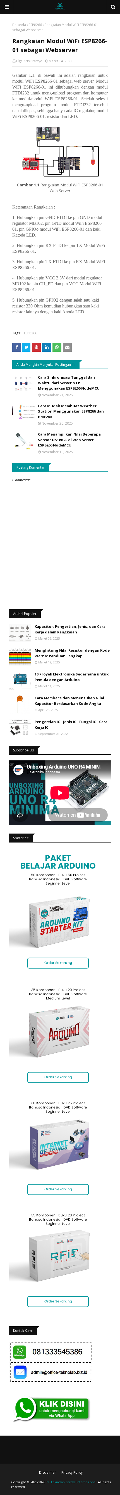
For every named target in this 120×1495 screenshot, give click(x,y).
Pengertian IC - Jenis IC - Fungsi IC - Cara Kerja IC (71, 724)
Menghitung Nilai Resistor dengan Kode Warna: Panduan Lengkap (72, 653)
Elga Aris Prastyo (29, 61)
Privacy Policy (72, 1472)
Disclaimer (47, 1472)
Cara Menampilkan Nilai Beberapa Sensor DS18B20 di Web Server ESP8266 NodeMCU (69, 440)
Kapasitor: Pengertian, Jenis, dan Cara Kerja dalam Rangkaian (70, 629)
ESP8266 (35, 24)
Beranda (19, 24)
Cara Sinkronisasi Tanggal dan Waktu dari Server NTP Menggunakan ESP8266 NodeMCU (69, 383)
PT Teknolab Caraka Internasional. (71, 1482)
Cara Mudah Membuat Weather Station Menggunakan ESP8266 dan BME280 (71, 411)
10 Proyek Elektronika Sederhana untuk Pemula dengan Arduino (72, 677)
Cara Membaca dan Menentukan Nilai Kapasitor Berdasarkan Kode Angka (69, 700)
